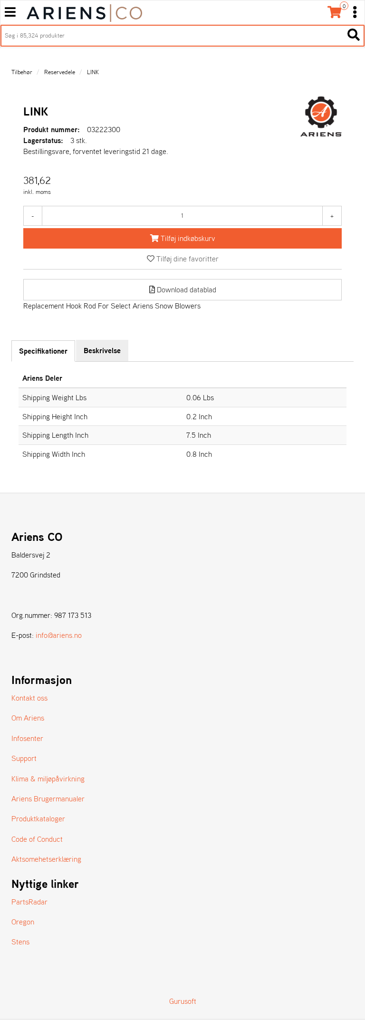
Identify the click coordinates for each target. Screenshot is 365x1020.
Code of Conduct (37, 839)
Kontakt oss (29, 697)
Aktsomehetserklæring (46, 859)
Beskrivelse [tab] (102, 350)
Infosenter (27, 738)
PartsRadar (29, 901)
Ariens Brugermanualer (48, 798)
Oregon (22, 921)
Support (24, 758)
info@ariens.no (59, 635)
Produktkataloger (38, 818)
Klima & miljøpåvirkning (48, 778)
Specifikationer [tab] (43, 350)
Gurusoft (182, 1001)
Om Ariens (27, 717)
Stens (20, 941)
